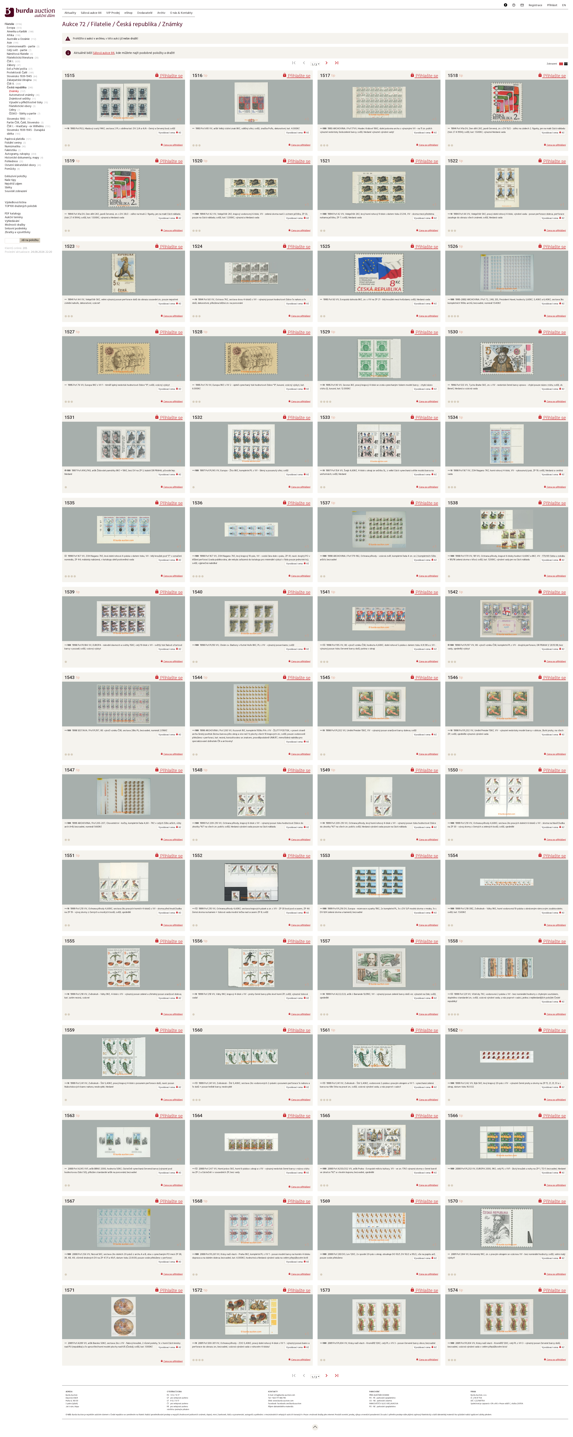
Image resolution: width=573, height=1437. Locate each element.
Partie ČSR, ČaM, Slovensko (23, 122)
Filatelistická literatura (20, 58)
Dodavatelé (145, 13)
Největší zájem (13, 184)
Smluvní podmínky (16, 228)
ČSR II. (10, 84)
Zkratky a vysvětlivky (17, 232)
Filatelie (9, 24)
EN (564, 5)
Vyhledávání (12, 221)
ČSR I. (10, 61)
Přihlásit (552, 5)
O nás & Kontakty (181, 13)
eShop (128, 13)
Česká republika (16, 87)
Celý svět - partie (17, 50)
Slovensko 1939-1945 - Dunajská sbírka (26, 132)
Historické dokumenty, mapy (22, 157)
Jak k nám (69, 1406)
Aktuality (70, 13)
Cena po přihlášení (172, 145)
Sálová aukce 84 (91, 13)
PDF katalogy (13, 213)
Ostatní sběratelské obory (20, 165)
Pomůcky (10, 169)
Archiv (161, 13)
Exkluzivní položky (16, 176)
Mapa (76, 1406)
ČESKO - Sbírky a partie (22, 113)
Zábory (11, 65)
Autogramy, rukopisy (17, 154)
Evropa (11, 28)
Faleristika (11, 150)
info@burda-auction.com (284, 1395)
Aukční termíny (14, 217)
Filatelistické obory (20, 106)
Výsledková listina (15, 202)
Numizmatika (12, 146)
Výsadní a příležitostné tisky (26, 102)
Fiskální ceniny (13, 143)
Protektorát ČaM (17, 72)
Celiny (12, 110)
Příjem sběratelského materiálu (280, 1406)
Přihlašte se (169, 75)
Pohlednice (11, 161)
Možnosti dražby (15, 225)
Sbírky (8, 187)
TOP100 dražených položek (21, 206)
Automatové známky (21, 95)
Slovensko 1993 (16, 119)
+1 (179, 119)
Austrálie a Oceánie (18, 39)
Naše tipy (10, 180)
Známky (14, 91)
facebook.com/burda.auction (289, 1403)
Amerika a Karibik (17, 31)
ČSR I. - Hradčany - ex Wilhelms (25, 126)
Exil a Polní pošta (17, 69)
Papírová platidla (15, 139)
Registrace (535, 5)
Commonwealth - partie (21, 46)
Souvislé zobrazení (16, 191)
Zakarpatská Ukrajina (19, 80)
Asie (9, 43)
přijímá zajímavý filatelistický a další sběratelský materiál (431, 1414)
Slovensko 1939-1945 (19, 76)
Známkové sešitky (19, 99)
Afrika (10, 35)
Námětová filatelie (18, 54)
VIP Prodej (113, 13)
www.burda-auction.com (283, 1400)
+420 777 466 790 (279, 1398)
